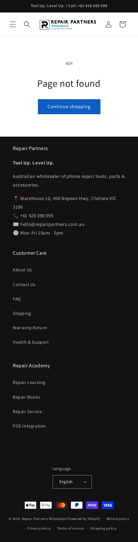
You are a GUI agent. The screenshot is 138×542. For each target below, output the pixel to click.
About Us (22, 270)
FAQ (17, 299)
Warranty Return (30, 328)
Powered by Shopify (83, 518)
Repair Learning (29, 382)
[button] (13, 24)
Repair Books (26, 397)
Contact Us (24, 284)
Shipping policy (103, 528)
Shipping (22, 313)
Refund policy (118, 518)
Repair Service (27, 411)
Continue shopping (69, 106)
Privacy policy (39, 528)
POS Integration (29, 426)
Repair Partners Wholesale (44, 518)
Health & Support (31, 342)
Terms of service (70, 528)
